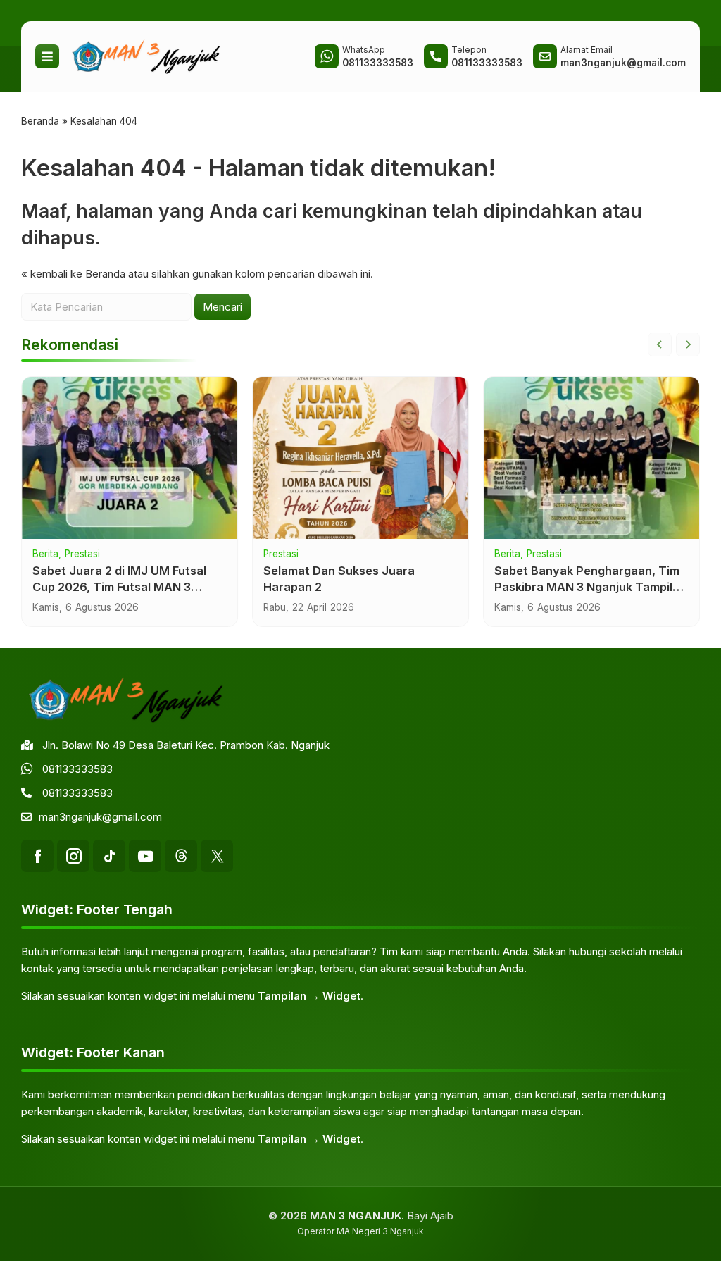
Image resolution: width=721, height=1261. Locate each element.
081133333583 (77, 769)
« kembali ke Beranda (73, 273)
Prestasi (82, 554)
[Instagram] (73, 856)
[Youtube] (145, 856)
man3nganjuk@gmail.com (100, 817)
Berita (45, 554)
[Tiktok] (109, 856)
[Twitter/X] (217, 856)
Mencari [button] (222, 306)
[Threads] (181, 856)
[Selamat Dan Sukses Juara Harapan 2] (360, 458)
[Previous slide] (660, 344)
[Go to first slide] (688, 344)
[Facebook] (37, 856)
